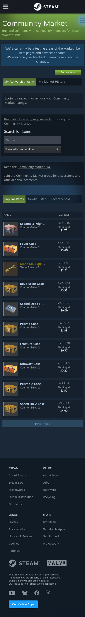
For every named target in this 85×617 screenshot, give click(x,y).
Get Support (51, 536)
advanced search (53, 53)
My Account (51, 543)
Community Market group (34, 175)
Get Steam (50, 522)
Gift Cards (15, 504)
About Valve (51, 475)
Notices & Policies (20, 536)
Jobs (46, 482)
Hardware (49, 489)
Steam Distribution (21, 497)
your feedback (36, 57)
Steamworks (17, 489)
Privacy (13, 522)
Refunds (14, 550)
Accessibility (17, 529)
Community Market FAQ (34, 167)
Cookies (14, 543)
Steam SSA (16, 482)
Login (9, 98)
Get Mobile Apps (23, 604)
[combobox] (32, 140)
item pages (27, 53)
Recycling (49, 497)
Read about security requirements (28, 119)
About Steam (17, 475)
